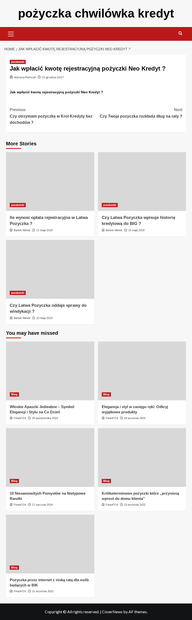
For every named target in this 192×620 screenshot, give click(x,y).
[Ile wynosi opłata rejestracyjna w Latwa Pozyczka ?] (50, 181)
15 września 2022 (135, 504)
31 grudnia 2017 (53, 77)
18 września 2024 (135, 418)
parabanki (17, 61)
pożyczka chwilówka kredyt (96, 13)
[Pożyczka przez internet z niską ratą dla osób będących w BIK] (50, 544)
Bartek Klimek (22, 230)
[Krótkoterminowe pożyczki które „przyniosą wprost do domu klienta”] (142, 457)
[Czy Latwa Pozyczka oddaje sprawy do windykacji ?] (50, 269)
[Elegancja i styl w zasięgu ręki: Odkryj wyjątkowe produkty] (142, 371)
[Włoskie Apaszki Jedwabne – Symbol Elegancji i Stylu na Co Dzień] (50, 371)
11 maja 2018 (44, 230)
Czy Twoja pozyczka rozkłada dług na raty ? (141, 113)
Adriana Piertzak (25, 77)
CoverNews (112, 611)
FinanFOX (20, 418)
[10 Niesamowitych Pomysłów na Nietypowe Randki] (50, 457)
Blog (14, 394)
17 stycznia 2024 (42, 504)
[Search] (180, 33)
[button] (11, 33)
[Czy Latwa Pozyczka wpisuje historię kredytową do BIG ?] (142, 181)
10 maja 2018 (136, 230)
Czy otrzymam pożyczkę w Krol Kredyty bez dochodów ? (51, 116)
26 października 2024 (45, 418)
